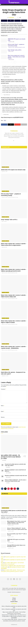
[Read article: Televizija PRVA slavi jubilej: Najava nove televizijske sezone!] (3, 546)
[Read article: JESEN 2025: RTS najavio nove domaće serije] (4, 40)
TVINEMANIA (11, 17)
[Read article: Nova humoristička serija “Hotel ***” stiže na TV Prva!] (3, 535)
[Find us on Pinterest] (14, 489)
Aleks (2, 556)
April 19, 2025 (10, 51)
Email (2, 411)
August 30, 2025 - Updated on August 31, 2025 (16, 47)
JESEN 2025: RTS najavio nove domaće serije (13, 169)
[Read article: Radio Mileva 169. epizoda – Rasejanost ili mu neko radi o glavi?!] (14, 361)
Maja (2, 562)
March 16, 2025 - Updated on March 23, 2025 (9, 324)
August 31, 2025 (11, 41)
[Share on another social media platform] (24, 21)
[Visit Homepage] (14, 2)
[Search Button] (26, 2)
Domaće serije (5, 191)
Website (3, 417)
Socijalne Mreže (14, 601)
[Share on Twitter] (11, 21)
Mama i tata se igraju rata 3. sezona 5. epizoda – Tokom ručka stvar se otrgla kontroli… (16, 57)
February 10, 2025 (4, 375)
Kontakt (14, 599)
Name (2, 405)
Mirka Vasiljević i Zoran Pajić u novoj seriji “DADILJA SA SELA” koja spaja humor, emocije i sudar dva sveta (16, 522)
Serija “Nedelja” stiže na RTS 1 (14, 50)
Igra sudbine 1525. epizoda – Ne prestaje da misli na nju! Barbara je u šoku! (10, 456)
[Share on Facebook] (4, 21)
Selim (2, 559)
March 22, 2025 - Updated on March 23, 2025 (9, 298)
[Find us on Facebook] (2, 489)
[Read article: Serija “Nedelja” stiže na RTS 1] (4, 51)
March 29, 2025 (11, 59)
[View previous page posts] (13, 62)
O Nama (14, 598)
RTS (5, 120)
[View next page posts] (15, 62)
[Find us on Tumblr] (18, 489)
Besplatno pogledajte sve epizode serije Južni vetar (16, 475)
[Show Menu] (1, 2)
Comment (3, 389)
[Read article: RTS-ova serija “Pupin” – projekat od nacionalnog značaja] (4, 46)
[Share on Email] (17, 21)
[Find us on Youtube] (11, 489)
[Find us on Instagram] (8, 489)
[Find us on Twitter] (5, 489)
